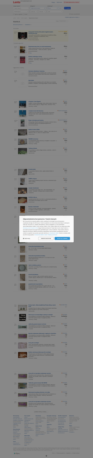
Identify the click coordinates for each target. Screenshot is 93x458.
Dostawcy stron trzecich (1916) (30, 228)
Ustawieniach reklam (54, 233)
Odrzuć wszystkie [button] (46, 238)
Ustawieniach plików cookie (40, 234)
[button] (26, 238)
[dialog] (46, 229)
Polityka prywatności (52, 234)
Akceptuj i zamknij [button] (62, 238)
